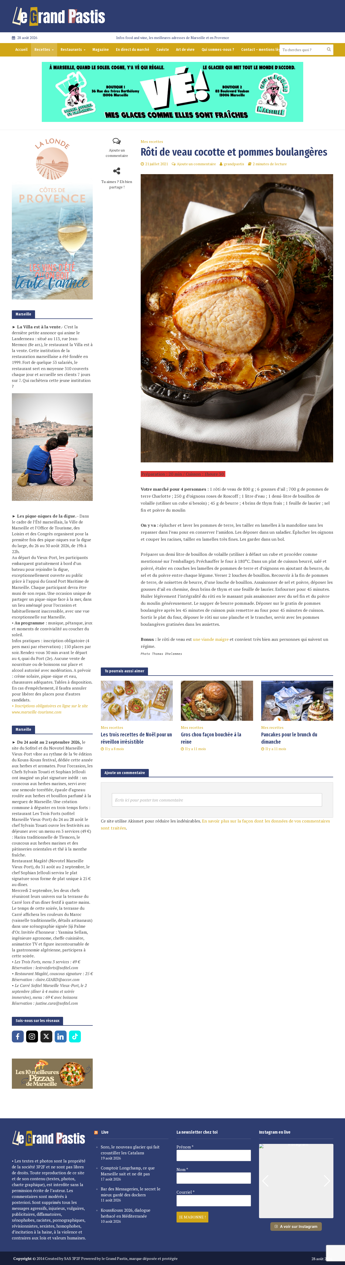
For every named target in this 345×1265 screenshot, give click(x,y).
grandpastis (234, 163)
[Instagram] (32, 1036)
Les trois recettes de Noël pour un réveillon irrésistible (136, 738)
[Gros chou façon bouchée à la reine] (217, 700)
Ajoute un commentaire (117, 152)
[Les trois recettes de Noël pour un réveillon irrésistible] (137, 700)
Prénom (185, 1147)
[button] (296, 1214)
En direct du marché (132, 49)
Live (105, 1132)
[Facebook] (18, 1036)
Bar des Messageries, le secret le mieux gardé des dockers (130, 1191)
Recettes (42, 49)
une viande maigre (211, 639)
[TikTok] (75, 1036)
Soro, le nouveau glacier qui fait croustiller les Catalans (130, 1149)
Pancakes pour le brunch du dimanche (289, 738)
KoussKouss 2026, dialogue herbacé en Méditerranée (125, 1213)
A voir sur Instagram (299, 1226)
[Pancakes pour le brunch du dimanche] (297, 700)
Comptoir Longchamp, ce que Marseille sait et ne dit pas (128, 1170)
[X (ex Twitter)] (46, 1036)
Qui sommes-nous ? (218, 49)
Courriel (186, 1192)
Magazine (100, 49)
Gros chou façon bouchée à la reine (211, 738)
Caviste (162, 49)
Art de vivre (185, 49)
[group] (296, 1181)
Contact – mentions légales (264, 49)
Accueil (21, 49)
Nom (182, 1169)
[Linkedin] (61, 1036)
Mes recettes (152, 141)
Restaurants (71, 49)
